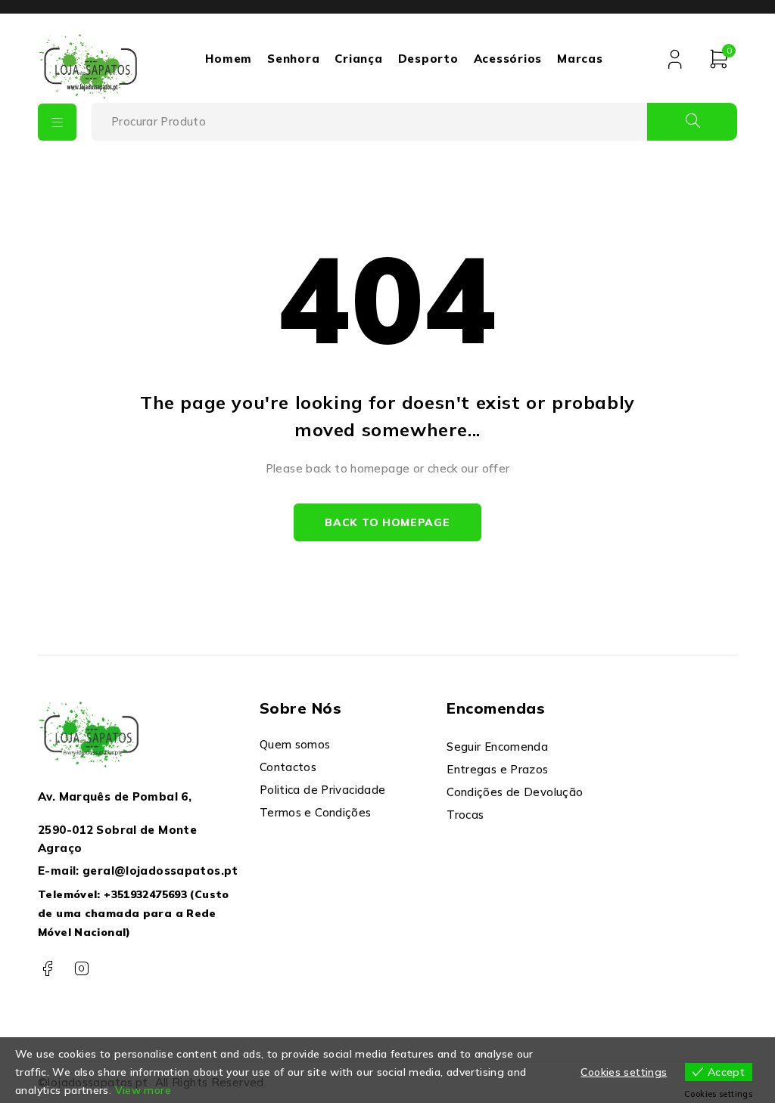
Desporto (428, 58)
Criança (358, 58)
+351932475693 (145, 894)
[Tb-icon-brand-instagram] (81, 968)
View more (143, 1090)
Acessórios (508, 58)
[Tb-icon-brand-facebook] (47, 968)
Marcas (580, 58)
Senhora (293, 58)
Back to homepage (387, 522)
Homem (228, 58)
